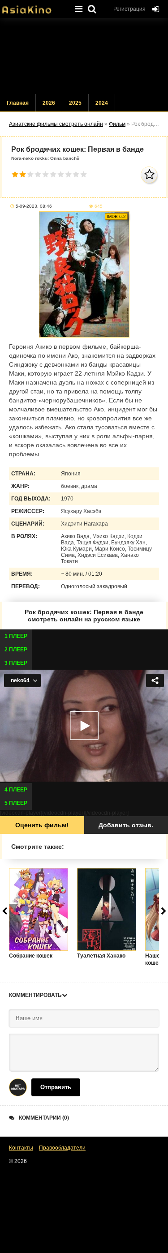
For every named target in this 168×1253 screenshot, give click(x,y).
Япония (71, 473)
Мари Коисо (110, 549)
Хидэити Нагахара (84, 524)
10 (83, 174)
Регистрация (129, 9)
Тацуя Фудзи (92, 542)
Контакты (21, 1148)
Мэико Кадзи (108, 536)
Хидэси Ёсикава (98, 555)
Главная (18, 103)
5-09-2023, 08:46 (34, 206)
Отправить (55, 1087)
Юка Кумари (76, 549)
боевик (69, 486)
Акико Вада (75, 536)
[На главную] (33, 6)
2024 (101, 103)
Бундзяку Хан (128, 542)
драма (89, 486)
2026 (49, 103)
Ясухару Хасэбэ (81, 511)
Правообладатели (62, 1148)
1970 (67, 499)
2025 (75, 103)
